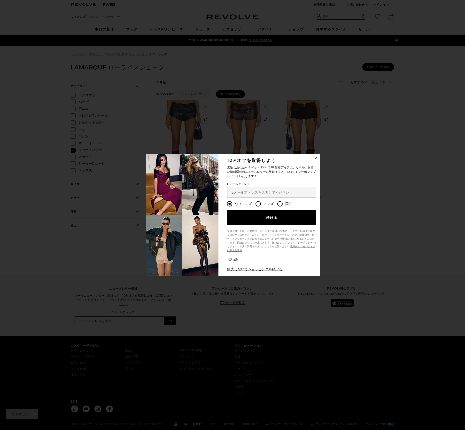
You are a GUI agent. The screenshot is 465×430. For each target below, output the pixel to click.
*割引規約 (233, 259)
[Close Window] (316, 158)
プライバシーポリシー (300, 242)
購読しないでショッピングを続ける (255, 269)
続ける (272, 217)
